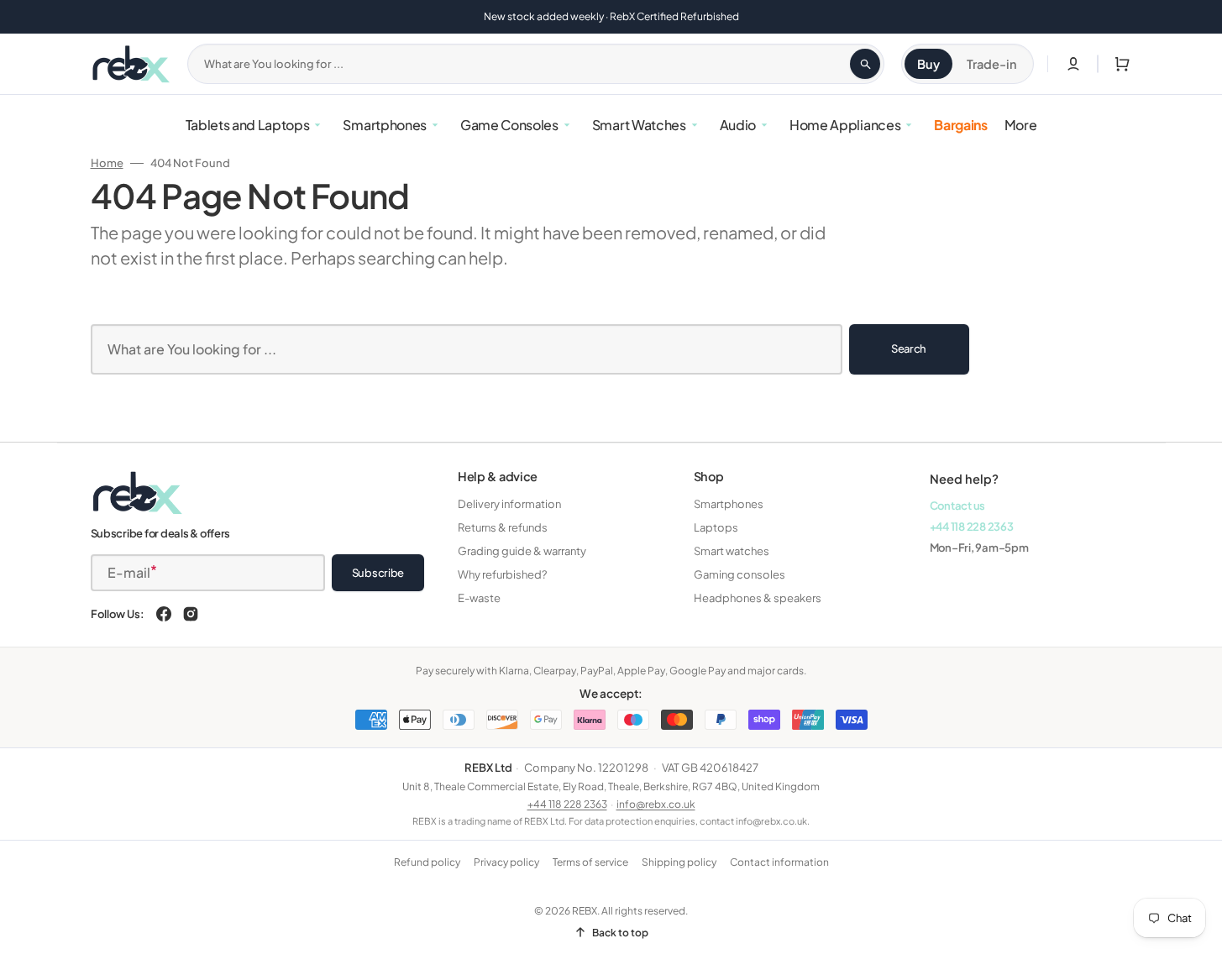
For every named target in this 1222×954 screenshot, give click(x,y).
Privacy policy (506, 862)
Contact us (957, 505)
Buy (928, 63)
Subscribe (378, 572)
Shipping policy (679, 862)
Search (908, 348)
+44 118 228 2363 (972, 526)
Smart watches (731, 551)
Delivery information (509, 504)
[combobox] (535, 64)
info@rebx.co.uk (655, 804)
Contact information (779, 862)
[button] (1119, 63)
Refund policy (427, 862)
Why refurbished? (502, 574)
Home (107, 163)
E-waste (479, 598)
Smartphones (728, 504)
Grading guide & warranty (522, 551)
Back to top (620, 932)
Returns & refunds (503, 527)
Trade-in (992, 63)
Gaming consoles (739, 574)
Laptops (716, 527)
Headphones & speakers (757, 598)
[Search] (865, 64)
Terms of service (590, 862)
